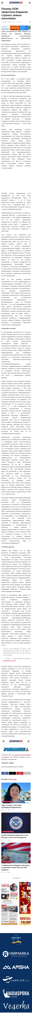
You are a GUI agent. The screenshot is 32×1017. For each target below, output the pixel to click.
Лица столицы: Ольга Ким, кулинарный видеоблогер (11, 806)
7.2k (10, 840)
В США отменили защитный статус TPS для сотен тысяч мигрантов (14, 836)
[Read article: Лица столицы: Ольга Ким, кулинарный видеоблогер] (16, 793)
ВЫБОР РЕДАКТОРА (8, 831)
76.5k (10, 810)
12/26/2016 (4, 22)
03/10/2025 (4, 872)
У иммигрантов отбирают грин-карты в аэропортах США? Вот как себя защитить (15, 867)
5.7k (10, 872)
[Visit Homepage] (16, 2)
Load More (16, 878)
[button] (16, 903)
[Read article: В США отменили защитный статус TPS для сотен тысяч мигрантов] (16, 823)
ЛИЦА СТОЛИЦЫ (7, 801)
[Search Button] (30, 2)
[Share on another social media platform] (27, 773)
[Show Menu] (2, 2)
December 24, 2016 (9, 661)
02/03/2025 (4, 840)
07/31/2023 (4, 810)
